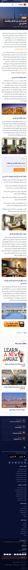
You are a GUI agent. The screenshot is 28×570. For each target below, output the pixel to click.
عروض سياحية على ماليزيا (21, 471)
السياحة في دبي (17, 80)
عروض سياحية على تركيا (22, 487)
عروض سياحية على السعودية (21, 495)
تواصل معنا (24, 514)
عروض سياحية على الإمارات (21, 491)
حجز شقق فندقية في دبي (19, 49)
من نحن (24, 506)
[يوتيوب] (16, 462)
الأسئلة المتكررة (23, 508)
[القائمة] (12, 4)
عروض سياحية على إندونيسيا (21, 475)
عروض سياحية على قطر (22, 500)
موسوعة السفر (23, 531)
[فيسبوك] (25, 462)
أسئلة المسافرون (23, 533)
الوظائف (24, 516)
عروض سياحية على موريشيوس (20, 489)
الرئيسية (25, 14)
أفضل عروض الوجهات (22, 469)
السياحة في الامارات (22, 70)
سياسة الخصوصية (22, 510)
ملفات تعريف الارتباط (8, 564)
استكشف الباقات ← (19, 170)
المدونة (25, 535)
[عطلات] (22, 5)
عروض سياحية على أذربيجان (21, 479)
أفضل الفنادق (23, 529)
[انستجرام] (19, 462)
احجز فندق (24, 524)
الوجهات (24, 526)
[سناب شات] (9, 462)
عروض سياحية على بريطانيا (21, 493)
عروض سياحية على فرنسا (21, 498)
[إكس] (22, 462)
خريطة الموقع (24, 568)
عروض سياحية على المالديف (21, 473)
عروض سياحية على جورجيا (21, 477)
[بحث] (16, 4)
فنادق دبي (24, 17)
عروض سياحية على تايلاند (21, 481)
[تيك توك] (12, 462)
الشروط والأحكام (23, 512)
